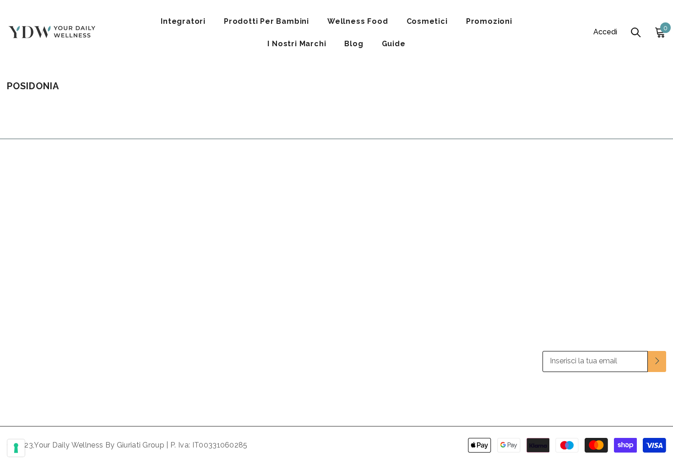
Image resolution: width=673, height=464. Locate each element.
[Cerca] (636, 32)
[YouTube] (658, 395)
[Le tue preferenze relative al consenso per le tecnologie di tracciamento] (16, 448)
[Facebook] (615, 395)
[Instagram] (637, 395)
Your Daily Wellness (69, 445)
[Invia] (657, 361)
